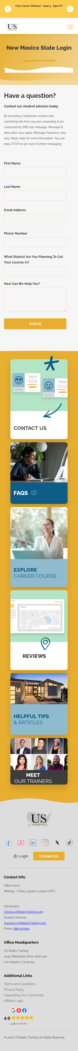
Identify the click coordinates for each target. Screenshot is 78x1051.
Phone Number (15, 233)
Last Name (12, 187)
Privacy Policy (14, 990)
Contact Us (48, 856)
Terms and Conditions (19, 984)
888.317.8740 (22, 928)
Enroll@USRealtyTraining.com (23, 911)
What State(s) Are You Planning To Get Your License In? (33, 259)
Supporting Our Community (24, 995)
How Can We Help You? (22, 284)
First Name (12, 163)
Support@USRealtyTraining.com (25, 923)
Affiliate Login (13, 1001)
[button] (8, 9)
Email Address (15, 210)
